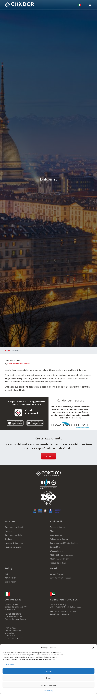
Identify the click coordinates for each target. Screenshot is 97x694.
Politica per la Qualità (59, 539)
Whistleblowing (56, 551)
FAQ (6, 574)
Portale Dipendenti (58, 563)
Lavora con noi (56, 535)
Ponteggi (8, 531)
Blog (52, 531)
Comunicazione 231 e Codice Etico (64, 543)
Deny (48, 678)
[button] (93, 647)
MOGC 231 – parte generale (61, 555)
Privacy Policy (48, 690)
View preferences (48, 685)
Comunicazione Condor (18, 363)
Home (7, 350)
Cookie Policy (10, 582)
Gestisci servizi (9, 664)
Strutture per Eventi (13, 547)
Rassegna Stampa (57, 527)
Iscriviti (48, 456)
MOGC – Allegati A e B (59, 559)
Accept (49, 671)
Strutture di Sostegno (14, 543)
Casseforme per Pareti (14, 527)
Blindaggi (8, 539)
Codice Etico (55, 547)
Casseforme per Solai (13, 535)
